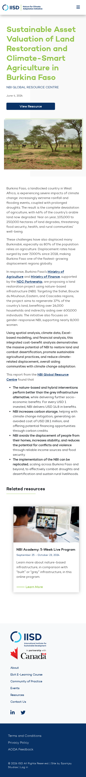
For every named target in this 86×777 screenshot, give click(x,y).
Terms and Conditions (25, 736)
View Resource (31, 106)
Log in (24, 767)
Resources (17, 695)
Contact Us (18, 701)
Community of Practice (26, 681)
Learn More (34, 587)
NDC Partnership (29, 282)
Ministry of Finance (45, 277)
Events (14, 688)
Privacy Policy (18, 742)
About (14, 668)
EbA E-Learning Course (26, 674)
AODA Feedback (20, 749)
